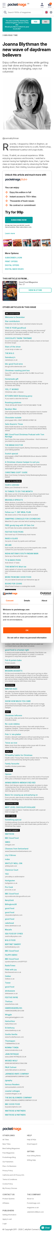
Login (5, 1224)
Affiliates (6, 1203)
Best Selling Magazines (11, 1148)
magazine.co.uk (33, 1207)
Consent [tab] (9, 600)
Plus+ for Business (9, 1166)
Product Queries (9, 1199)
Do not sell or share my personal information (27, 638)
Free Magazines (8, 1153)
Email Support (32, 1144)
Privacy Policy (8, 1171)
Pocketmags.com (33, 1203)
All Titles (6, 1140)
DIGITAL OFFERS (12, 265)
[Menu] (4, 4)
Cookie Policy (8, 1184)
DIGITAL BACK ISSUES (14, 269)
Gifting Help (31, 1160)
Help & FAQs (31, 1140)
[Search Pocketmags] (5, 12)
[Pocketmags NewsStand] (16, 5)
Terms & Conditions (10, 1179)
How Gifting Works (34, 1156)
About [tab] (44, 600)
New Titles (7, 1144)
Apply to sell (7, 1219)
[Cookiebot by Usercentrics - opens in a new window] (40, 593)
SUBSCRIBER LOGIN (13, 258)
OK (27, 630)
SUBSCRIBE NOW (19, 220)
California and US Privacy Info (13, 1175)
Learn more (10, 233)
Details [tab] (27, 600)
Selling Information (9, 1215)
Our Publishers (8, 1162)
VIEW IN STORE (35, 290)
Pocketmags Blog (9, 1157)
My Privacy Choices (10, 1188)
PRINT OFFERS (11, 261)
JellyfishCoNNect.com (35, 1212)
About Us (30, 1199)
